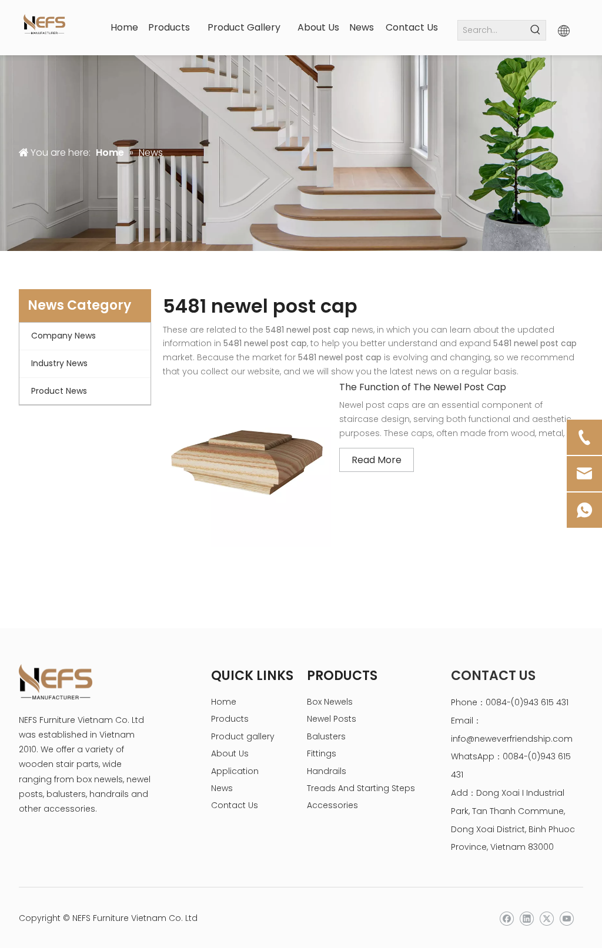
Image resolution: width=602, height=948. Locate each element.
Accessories (332, 805)
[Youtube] (566, 919)
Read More (377, 460)
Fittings (321, 753)
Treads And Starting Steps (361, 788)
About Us (230, 753)
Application (235, 771)
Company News (63, 335)
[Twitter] (546, 919)
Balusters (326, 736)
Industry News (59, 363)
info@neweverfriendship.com (512, 739)
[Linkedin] (526, 919)
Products (230, 719)
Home (223, 702)
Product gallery (243, 736)
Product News (59, 391)
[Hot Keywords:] (536, 30)
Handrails (326, 771)
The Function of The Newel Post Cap (422, 387)
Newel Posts (331, 719)
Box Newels (330, 702)
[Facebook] (506, 919)
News (222, 788)
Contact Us (234, 805)
